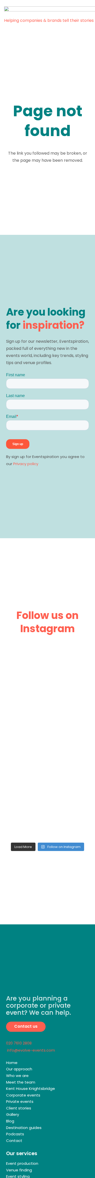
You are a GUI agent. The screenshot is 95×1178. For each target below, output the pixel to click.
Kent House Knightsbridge (30, 1088)
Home (11, 1062)
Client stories (18, 1108)
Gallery (12, 1114)
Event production (22, 1163)
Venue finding (19, 1170)
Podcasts (15, 1134)
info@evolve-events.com (30, 1050)
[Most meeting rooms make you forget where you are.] (47, 717)
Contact (14, 1140)
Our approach (19, 1069)
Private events (19, 1101)
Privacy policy (25, 463)
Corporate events (23, 1095)
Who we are (17, 1075)
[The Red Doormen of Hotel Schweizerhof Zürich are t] (47, 815)
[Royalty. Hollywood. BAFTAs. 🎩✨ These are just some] (47, 668)
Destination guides (24, 1127)
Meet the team (20, 1082)
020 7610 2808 (19, 1043)
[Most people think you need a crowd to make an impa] (47, 766)
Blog (10, 1121)
